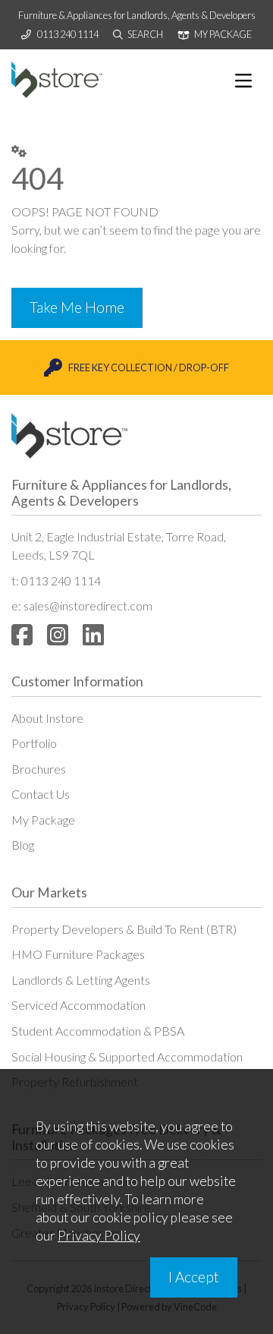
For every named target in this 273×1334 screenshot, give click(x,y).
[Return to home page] (56, 79)
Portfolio (34, 743)
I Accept (193, 1276)
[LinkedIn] (93, 634)
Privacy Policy (99, 1236)
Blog (22, 844)
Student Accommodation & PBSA (97, 1030)
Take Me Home (77, 307)
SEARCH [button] (144, 34)
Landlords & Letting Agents (80, 980)
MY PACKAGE (222, 34)
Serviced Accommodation (78, 1005)
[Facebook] (22, 634)
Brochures (38, 769)
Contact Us (40, 794)
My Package (43, 819)
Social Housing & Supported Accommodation (127, 1056)
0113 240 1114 (68, 34)
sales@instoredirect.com (88, 605)
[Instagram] (57, 634)
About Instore (47, 718)
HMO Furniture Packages (78, 954)
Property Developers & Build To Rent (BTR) (124, 929)
